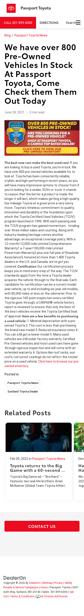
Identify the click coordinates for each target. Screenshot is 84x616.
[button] (18, 23)
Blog (7, 35)
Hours (44, 587)
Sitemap (47, 582)
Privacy (58, 582)
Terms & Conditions (22, 596)
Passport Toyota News (30, 35)
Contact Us (42, 526)
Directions (49, 22)
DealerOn (34, 582)
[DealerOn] (14, 577)
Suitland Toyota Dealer (22, 391)
